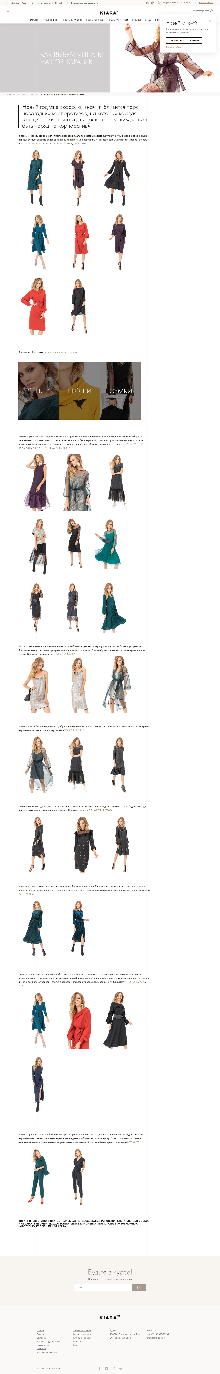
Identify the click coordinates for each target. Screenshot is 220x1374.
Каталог (33, 20)
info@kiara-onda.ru (170, 2)
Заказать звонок (206, 2)
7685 (76, 143)
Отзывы (136, 20)
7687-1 (36, 448)
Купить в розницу (82, 1337)
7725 (58, 654)
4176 (21, 448)
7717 (101, 810)
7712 (74, 730)
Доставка (41, 1337)
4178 (136, 1142)
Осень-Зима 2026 (72, 20)
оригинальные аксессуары (62, 352)
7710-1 (68, 143)
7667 (51, 448)
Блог (75, 1345)
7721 (45, 143)
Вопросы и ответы (82, 1334)
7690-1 (67, 448)
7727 (126, 444)
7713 (140, 444)
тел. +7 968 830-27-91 (158, 1334)
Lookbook (77, 1341)
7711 (21, 893)
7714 (65, 654)
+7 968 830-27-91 (188, 2)
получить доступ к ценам (184, 40)
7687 (28, 448)
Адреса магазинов (82, 1330)
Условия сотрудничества (48, 1341)
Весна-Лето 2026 (95, 20)
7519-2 (93, 810)
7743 (58, 448)
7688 (67, 730)
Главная (40, 1330)
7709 (38, 143)
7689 (83, 143)
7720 (21, 985)
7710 (60, 143)
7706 (52, 143)
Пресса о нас (43, 1345)
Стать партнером (118, 20)
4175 (129, 1142)
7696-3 (29, 893)
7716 (81, 730)
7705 (31, 143)
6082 (72, 654)
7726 (133, 444)
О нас (148, 20)
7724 (44, 448)
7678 (142, 981)
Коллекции (51, 20)
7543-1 (109, 810)
